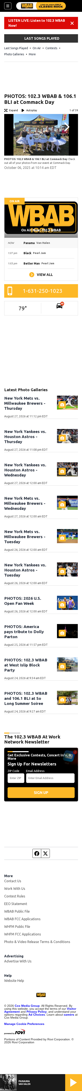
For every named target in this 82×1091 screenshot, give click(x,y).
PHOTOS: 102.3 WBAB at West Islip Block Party (25, 665)
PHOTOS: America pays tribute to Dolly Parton (24, 631)
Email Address (35, 771)
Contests (51, 48)
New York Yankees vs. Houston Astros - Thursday (25, 436)
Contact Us (12, 881)
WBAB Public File (17, 911)
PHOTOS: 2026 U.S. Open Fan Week (22, 601)
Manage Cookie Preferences (24, 1024)
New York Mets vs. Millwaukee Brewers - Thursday (24, 403)
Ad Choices (36, 1014)
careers (69, 1014)
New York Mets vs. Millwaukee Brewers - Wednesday (24, 503)
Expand (13, 110)
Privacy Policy (36, 1011)
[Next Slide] (66, 127)
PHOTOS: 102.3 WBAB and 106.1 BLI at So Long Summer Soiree (25, 698)
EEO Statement (15, 904)
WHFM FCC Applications (22, 934)
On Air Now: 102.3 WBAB (41, 230)
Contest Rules (14, 896)
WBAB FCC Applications (22, 919)
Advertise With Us (18, 961)
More (32, 54)
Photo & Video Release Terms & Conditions (37, 942)
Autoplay (31, 110)
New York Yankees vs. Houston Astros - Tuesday (25, 570)
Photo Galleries (14, 54)
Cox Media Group (27, 1005)
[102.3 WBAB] (41, 6)
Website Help (14, 980)
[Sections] (7, 6)
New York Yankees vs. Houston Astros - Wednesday (25, 470)
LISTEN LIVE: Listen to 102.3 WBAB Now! (36, 23)
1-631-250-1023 (42, 291)
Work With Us (14, 888)
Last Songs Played (16, 48)
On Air (37, 48)
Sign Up (41, 792)
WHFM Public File (17, 926)
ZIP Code (13, 771)
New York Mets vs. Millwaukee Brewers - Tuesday (24, 536)
